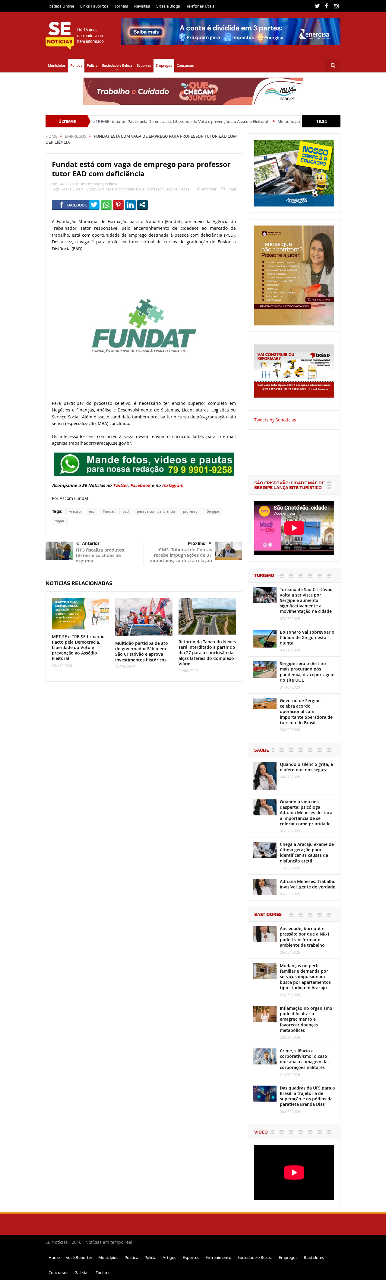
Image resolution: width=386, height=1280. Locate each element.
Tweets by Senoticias (275, 420)
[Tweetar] (94, 204)
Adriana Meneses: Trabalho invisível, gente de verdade (308, 884)
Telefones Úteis (200, 6)
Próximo (197, 543)
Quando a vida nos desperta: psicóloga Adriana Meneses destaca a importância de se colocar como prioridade (306, 813)
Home (54, 1257)
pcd (101, 189)
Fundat (90, 189)
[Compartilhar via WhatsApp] (106, 204)
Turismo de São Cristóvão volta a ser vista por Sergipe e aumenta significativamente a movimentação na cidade (306, 600)
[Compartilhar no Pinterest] (118, 204)
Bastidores (314, 1257)
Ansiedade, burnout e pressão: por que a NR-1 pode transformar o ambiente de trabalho (305, 937)
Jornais (121, 6)
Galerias (82, 1272)
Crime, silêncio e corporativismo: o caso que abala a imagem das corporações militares (305, 1059)
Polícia (92, 65)
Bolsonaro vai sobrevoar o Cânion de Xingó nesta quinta (307, 637)
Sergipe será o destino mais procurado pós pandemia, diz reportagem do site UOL (307, 672)
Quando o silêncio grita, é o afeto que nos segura (306, 767)
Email (231, 189)
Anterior (91, 543)
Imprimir (209, 189)
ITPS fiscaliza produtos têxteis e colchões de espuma (100, 555)
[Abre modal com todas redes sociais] (142, 204)
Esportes (144, 65)
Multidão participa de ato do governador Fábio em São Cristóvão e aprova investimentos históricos (141, 651)
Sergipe (171, 189)
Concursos (185, 65)
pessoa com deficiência (125, 189)
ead (79, 189)
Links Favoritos (94, 6)
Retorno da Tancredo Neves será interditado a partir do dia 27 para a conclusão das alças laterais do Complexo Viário (207, 653)
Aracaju (68, 189)
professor (155, 189)
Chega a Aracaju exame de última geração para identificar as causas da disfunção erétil (307, 852)
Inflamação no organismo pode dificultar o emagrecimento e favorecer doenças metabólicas (306, 1019)
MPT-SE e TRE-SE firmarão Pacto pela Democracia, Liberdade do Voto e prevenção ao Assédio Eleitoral (137, 121)
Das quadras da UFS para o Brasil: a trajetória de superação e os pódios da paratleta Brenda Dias (307, 1096)
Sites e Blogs (168, 6)
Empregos (164, 65)
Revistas (142, 6)
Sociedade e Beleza (117, 65)
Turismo (103, 1272)
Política (76, 65)
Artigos (169, 1257)
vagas (184, 189)
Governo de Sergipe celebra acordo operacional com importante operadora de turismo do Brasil (306, 711)
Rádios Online (61, 6)
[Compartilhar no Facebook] (73, 204)
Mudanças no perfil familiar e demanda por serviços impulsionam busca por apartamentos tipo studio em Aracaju (305, 976)
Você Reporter (79, 1257)
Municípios (57, 65)
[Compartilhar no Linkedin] (130, 204)
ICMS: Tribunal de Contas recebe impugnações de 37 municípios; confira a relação (181, 555)
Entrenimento (218, 1257)
